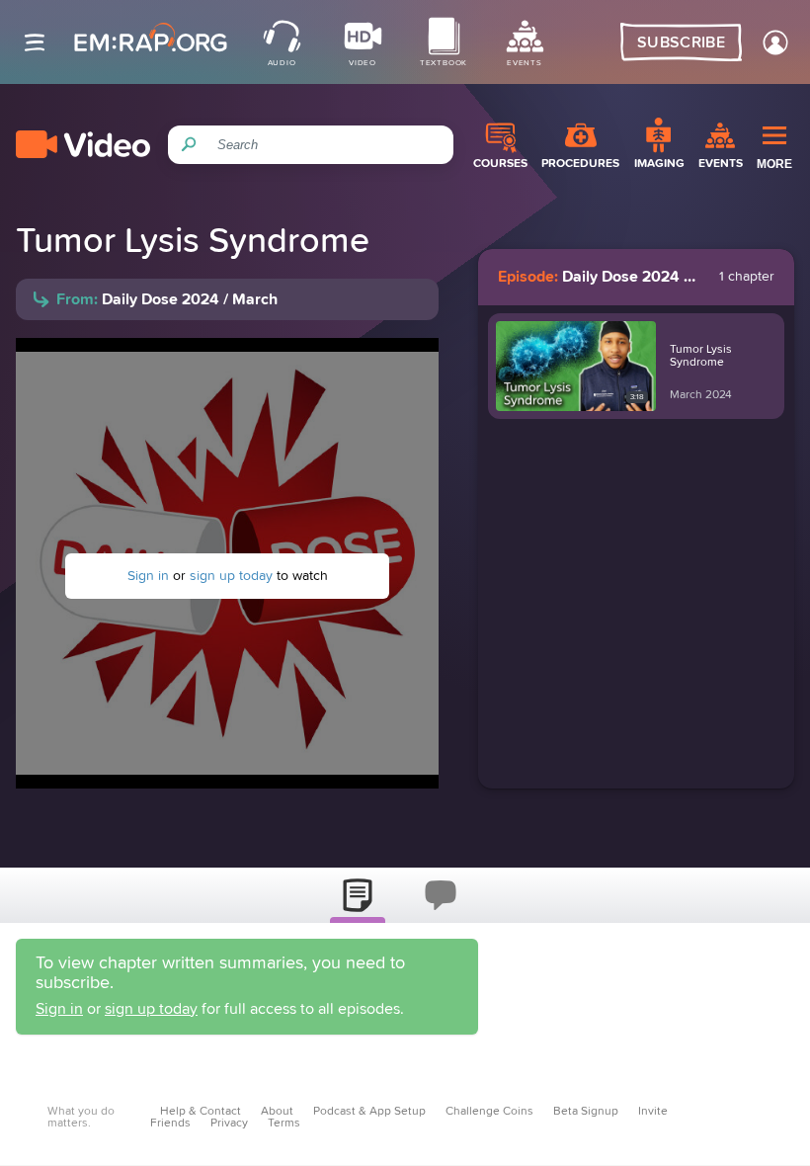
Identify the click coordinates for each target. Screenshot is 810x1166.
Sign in (148, 576)
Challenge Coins (489, 1112)
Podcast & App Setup (369, 1112)
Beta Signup (585, 1112)
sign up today (231, 576)
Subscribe (681, 42)
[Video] (83, 144)
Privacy (229, 1123)
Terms (284, 1123)
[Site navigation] (34, 42)
